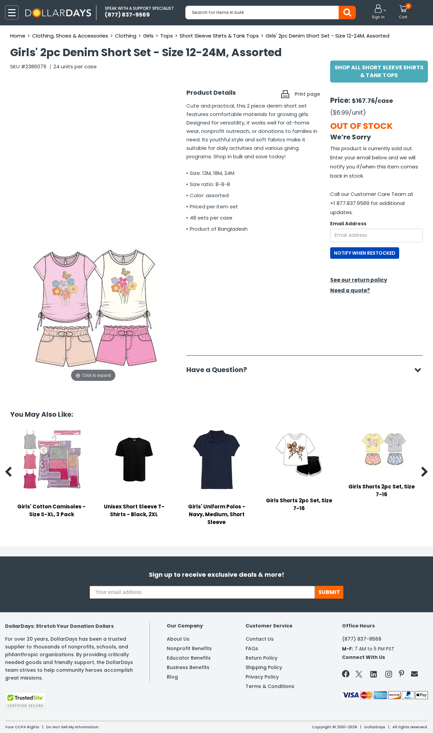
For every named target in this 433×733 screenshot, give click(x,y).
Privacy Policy (262, 676)
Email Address (348, 223)
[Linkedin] (374, 673)
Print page (307, 94)
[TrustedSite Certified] (25, 700)
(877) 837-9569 (361, 639)
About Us (178, 639)
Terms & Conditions (270, 686)
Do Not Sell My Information (72, 727)
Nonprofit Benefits (189, 648)
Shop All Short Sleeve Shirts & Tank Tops (379, 71)
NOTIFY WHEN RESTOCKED (364, 253)
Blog (172, 676)
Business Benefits (188, 667)
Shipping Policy (264, 667)
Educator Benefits (189, 658)
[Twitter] (359, 675)
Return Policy (261, 658)
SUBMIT (329, 592)
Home (17, 35)
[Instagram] (388, 675)
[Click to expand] (93, 315)
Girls (148, 35)
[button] (378, 12)
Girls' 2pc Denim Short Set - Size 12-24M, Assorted (327, 35)
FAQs (252, 648)
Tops (166, 35)
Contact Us (260, 639)
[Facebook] (347, 675)
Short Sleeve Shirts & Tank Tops (219, 35)
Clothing (125, 35)
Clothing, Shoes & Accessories (70, 35)
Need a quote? (350, 290)
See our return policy (358, 279)
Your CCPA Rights (22, 727)
